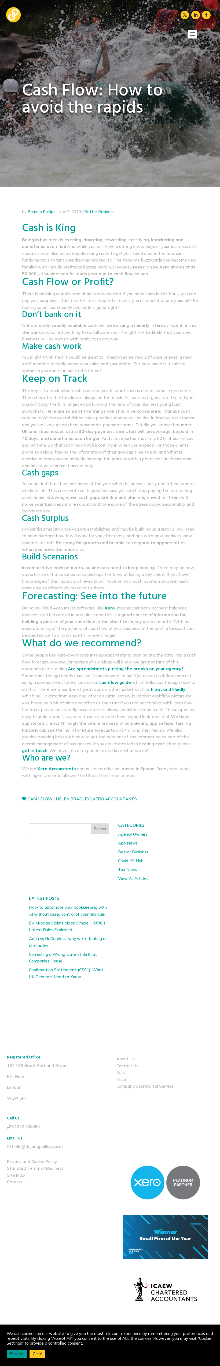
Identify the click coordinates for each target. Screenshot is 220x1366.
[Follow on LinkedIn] (195, 15)
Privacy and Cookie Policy (32, 1161)
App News (128, 843)
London (14, 1087)
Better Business (99, 211)
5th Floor (15, 1076)
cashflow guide (115, 682)
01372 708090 (26, 1126)
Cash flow (40, 798)
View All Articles (133, 878)
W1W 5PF (17, 1098)
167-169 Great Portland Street (37, 1065)
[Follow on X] (185, 15)
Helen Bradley (73, 798)
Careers (15, 1181)
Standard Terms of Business (35, 1168)
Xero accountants (115, 798)
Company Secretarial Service (145, 1086)
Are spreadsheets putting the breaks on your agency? (126, 668)
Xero (121, 1072)
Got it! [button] (37, 1354)
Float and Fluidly (168, 689)
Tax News (127, 869)
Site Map (16, 1175)
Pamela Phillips (41, 211)
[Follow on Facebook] (206, 15)
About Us (125, 1058)
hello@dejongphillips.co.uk (38, 1146)
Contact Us (127, 1065)
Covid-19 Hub (131, 860)
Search (100, 828)
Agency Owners (132, 834)
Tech (121, 1079)
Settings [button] (17, 1354)
